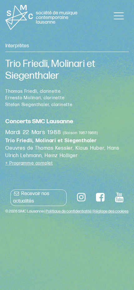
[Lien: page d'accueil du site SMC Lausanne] (41, 17)
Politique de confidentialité (68, 211)
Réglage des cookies (110, 211)
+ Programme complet (29, 163)
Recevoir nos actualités (31, 197)
